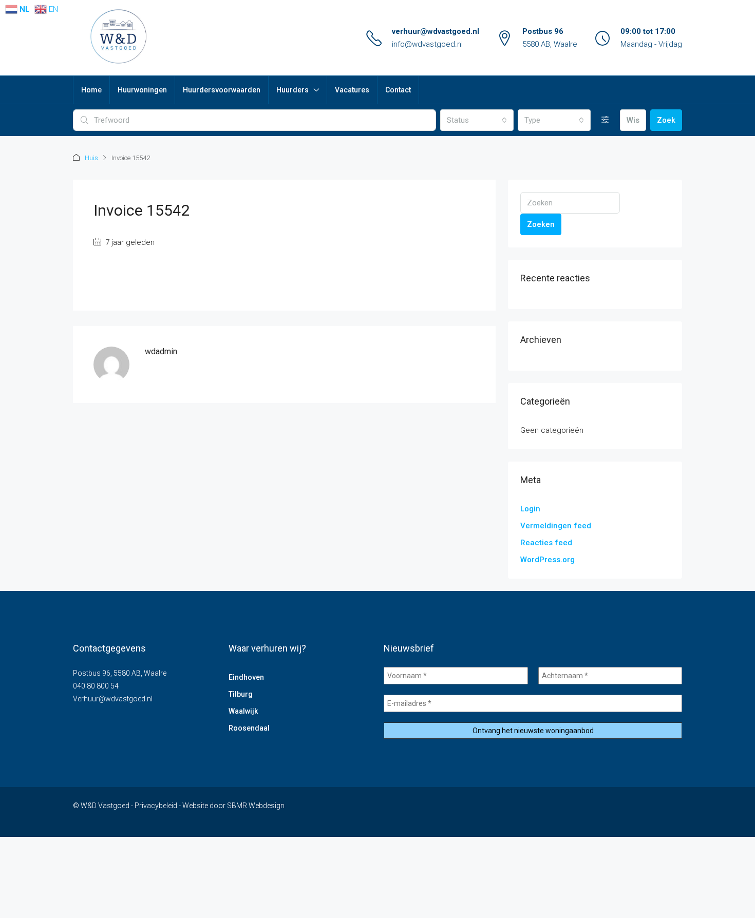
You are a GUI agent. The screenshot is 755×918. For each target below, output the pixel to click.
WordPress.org (547, 559)
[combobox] (476, 120)
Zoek (666, 120)
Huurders (292, 90)
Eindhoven (246, 677)
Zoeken (541, 224)
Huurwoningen (142, 90)
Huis (91, 158)
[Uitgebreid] (605, 120)
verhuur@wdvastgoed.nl (435, 31)
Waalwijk (243, 711)
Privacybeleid (156, 805)
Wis (633, 120)
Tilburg (241, 694)
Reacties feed (546, 542)
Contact (398, 90)
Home (91, 90)
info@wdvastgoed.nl (427, 44)
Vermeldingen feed (555, 525)
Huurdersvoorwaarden (221, 90)
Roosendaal (249, 728)
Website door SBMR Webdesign (233, 805)
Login (530, 508)
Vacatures (352, 90)
